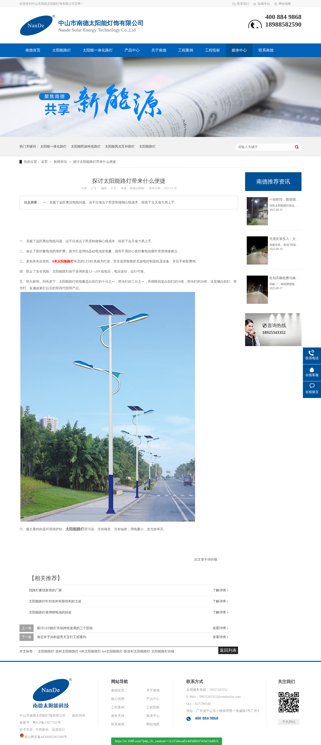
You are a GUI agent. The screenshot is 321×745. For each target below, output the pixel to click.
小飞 (93, 188)
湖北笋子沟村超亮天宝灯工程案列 (61, 637)
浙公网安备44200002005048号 (45, 737)
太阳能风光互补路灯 (120, 146)
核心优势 (117, 699)
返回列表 (228, 650)
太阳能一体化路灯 (98, 50)
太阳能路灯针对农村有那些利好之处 (55, 601)
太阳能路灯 (61, 50)
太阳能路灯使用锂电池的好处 (50, 612)
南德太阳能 (137, 188)
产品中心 (132, 50)
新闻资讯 (61, 162)
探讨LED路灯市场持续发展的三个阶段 (65, 628)
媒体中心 (239, 50)
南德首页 (32, 50)
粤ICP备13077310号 (47, 722)
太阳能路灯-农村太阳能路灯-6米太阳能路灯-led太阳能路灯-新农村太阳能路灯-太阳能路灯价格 (106, 651)
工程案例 (185, 50)
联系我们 (243, 3)
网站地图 (285, 3)
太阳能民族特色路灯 (86, 146)
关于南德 (158, 50)
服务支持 (117, 716)
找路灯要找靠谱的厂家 (45, 590)
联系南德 (266, 50)
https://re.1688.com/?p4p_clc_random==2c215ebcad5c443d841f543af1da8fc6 (166, 741)
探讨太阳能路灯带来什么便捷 (94, 162)
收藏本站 (264, 3)
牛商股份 (42, 729)
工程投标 (212, 50)
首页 (45, 162)
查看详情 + (221, 628)
